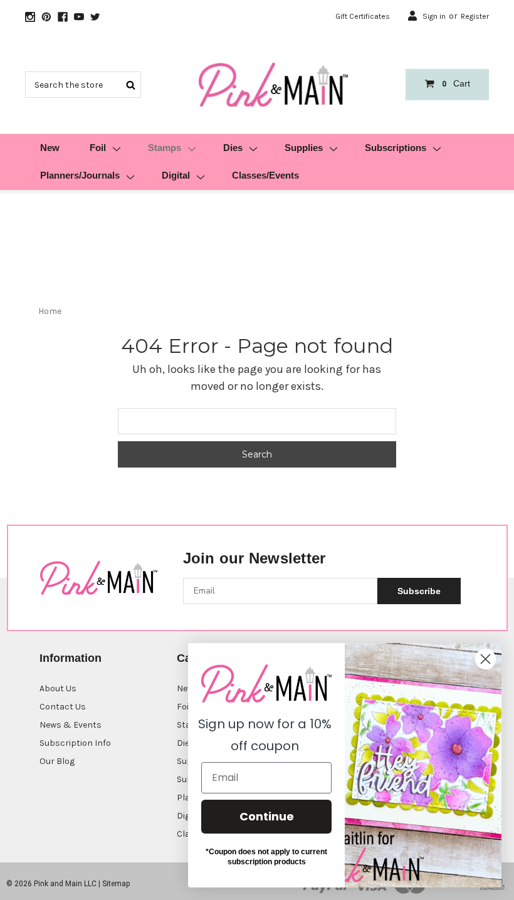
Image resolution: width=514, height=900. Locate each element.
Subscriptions (395, 147)
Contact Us (62, 706)
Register (475, 16)
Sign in (434, 16)
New (50, 147)
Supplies (304, 147)
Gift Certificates (362, 16)
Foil (98, 147)
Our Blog (57, 761)
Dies (233, 147)
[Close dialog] (485, 659)
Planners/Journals (80, 175)
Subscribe (419, 591)
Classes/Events (265, 175)
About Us (57, 688)
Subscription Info (75, 743)
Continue (266, 816)
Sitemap (116, 883)
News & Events (70, 724)
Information (70, 658)
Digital (176, 175)
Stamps (164, 147)
